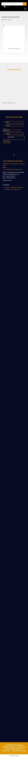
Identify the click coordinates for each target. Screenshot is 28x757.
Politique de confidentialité (12, 189)
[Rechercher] (25, 3)
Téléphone (6, 128)
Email (4, 125)
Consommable (7, 19)
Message (5, 139)
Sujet (4, 133)
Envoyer (6, 142)
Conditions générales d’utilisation (14, 187)
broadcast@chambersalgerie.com (12, 169)
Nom (4, 122)
